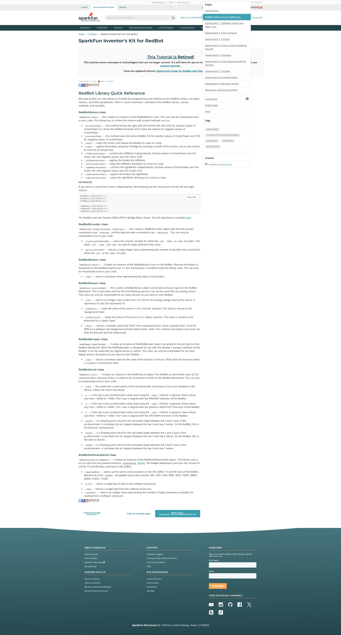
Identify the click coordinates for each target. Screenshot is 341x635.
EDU (171, 2)
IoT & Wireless (166, 28)
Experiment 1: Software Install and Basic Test (224, 25)
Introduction (212, 10)
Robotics (212, 146)
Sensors (118, 28)
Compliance (152, 587)
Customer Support (253, 2)
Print (207, 111)
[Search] (173, 17)
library (134, 463)
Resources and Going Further (221, 89)
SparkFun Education (94, 562)
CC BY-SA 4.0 (225, 164)
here (188, 217)
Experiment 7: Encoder (217, 71)
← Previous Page (91, 513)
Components (187, 28)
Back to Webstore (192, 17)
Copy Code (191, 197)
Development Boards (140, 28)
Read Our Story (91, 554)
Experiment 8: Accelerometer (221, 77)
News (123, 7)
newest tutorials (170, 65)
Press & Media (91, 558)
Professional (158, 2)
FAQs (149, 566)
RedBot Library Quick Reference (222, 17)
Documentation (103, 7)
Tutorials (92, 34)
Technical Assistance (156, 562)
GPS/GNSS (101, 28)
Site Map (151, 591)
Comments (226, 99)
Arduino (212, 129)
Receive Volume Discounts (96, 591)
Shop (84, 7)
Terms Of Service (154, 579)
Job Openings (91, 566)
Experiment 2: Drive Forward (221, 32)
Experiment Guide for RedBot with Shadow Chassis (186, 71)
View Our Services (93, 583)
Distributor (183, 2)
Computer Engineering (222, 135)
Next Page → (177, 513)
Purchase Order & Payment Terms (162, 558)
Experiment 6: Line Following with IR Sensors (225, 63)
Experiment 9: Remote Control (222, 83)
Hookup (212, 140)
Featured (87, 27)
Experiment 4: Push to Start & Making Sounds (226, 47)
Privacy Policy (153, 583)
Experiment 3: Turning (217, 39)
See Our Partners (92, 579)
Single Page (211, 105)
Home (81, 34)
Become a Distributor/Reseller (98, 587)
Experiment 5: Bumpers (218, 55)
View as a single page (138, 513)
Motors (228, 140)
